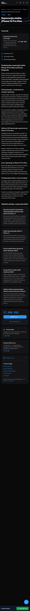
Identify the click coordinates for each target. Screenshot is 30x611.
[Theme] (23, 2)
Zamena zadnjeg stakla (9, 371)
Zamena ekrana (7, 366)
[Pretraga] (17, 2)
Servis (9, 9)
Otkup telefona (7, 373)
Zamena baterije (7, 368)
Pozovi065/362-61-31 (15, 321)
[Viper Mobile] (4, 3)
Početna (3, 9)
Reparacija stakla (16, 9)
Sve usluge (6, 375)
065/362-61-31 (23, 608)
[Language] (20, 2)
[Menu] (27, 2)
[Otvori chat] (26, 602)
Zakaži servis (14, 317)
